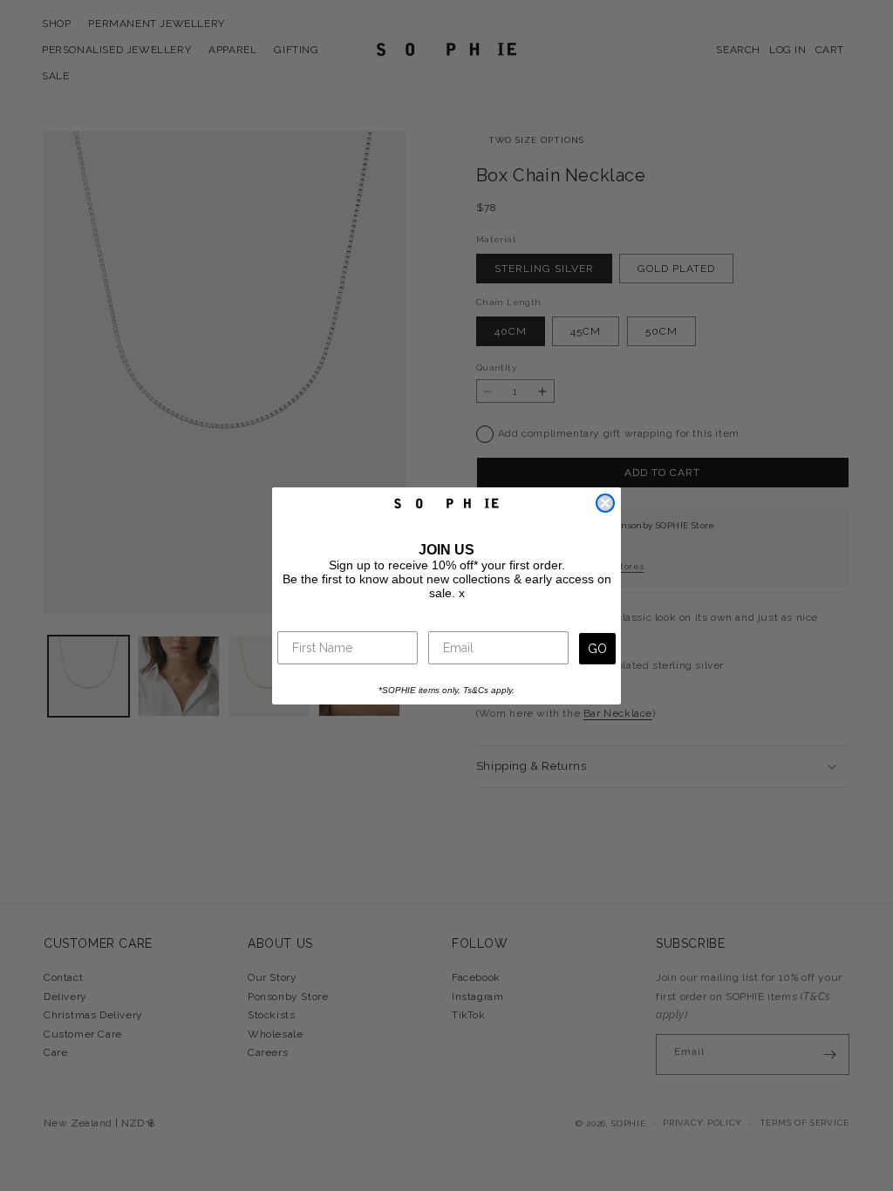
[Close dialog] (605, 503)
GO (597, 649)
